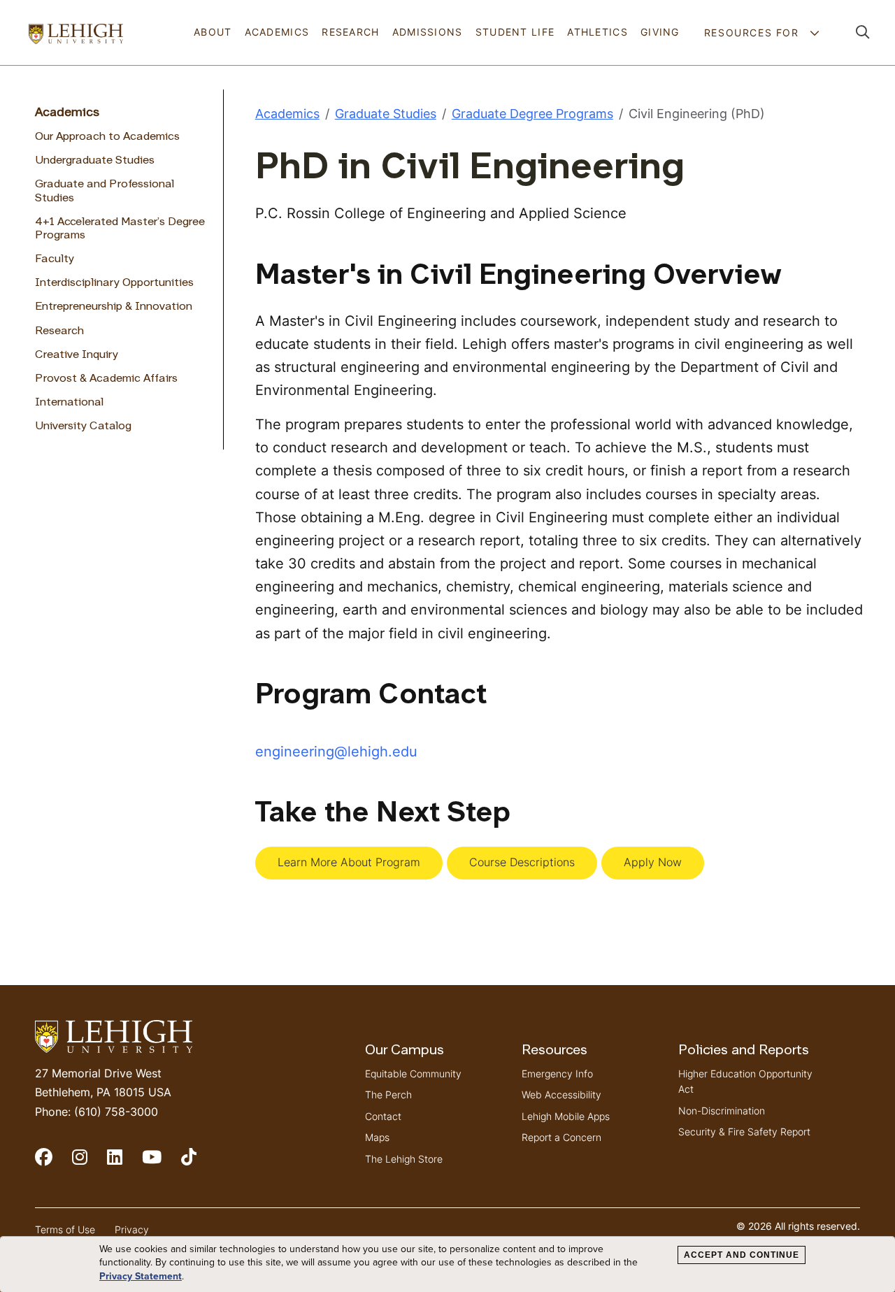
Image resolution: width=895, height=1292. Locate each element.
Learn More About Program (349, 862)
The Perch (388, 1094)
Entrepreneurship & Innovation (113, 307)
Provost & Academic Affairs (106, 379)
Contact (383, 1116)
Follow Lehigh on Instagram (89, 1163)
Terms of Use (65, 1229)
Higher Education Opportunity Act (745, 1081)
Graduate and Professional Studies (104, 191)
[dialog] (447, 1264)
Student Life (514, 31)
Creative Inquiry (76, 355)
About (212, 31)
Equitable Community (413, 1073)
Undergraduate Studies (95, 160)
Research (350, 31)
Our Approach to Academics (107, 137)
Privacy (132, 1229)
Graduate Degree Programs (532, 113)
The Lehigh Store (404, 1158)
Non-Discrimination (721, 1110)
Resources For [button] (753, 32)
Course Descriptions (522, 862)
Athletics (597, 31)
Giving (660, 31)
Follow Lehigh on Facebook (53, 1163)
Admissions (427, 31)
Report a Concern (561, 1137)
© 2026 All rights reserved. (798, 1226)
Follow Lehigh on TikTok (198, 1163)
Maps (377, 1137)
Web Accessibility (561, 1094)
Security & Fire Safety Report (744, 1131)
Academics (277, 31)
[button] (863, 32)
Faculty (54, 259)
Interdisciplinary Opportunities (114, 283)
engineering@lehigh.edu (336, 751)
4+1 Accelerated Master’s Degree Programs (120, 229)
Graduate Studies (385, 113)
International (69, 402)
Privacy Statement (140, 1276)
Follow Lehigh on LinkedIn (124, 1163)
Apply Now (653, 862)
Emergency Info (557, 1073)
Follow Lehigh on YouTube (161, 1163)
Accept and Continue (741, 1255)
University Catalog (83, 426)
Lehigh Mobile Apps (566, 1116)
